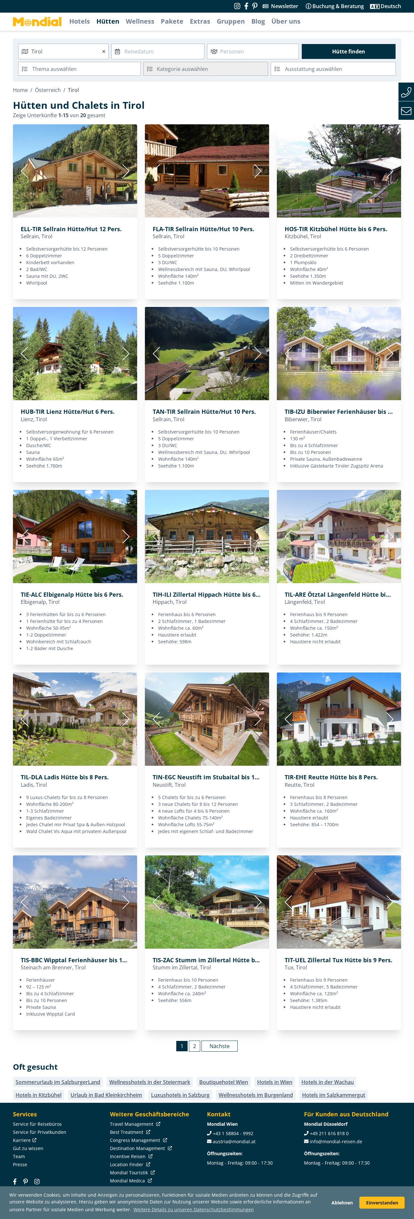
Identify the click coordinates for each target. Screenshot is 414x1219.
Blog (258, 21)
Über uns (285, 21)
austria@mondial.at (234, 1141)
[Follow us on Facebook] (246, 6)
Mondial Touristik (129, 1172)
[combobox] (63, 51)
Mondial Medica (128, 1181)
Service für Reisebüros (37, 1124)
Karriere (22, 1140)
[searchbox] (87, 69)
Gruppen (231, 21)
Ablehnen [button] (342, 1203)
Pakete (172, 21)
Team (19, 1156)
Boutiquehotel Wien (223, 1082)
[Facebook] (15, 1182)
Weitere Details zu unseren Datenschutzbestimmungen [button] (194, 1209)
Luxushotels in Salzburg (180, 1095)
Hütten (107, 21)
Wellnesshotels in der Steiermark (149, 1082)
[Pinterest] (254, 6)
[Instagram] (36, 1182)
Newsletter (284, 6)
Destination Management (138, 1148)
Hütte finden (348, 51)
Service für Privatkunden (39, 1132)
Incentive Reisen (128, 1156)
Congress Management (135, 1140)
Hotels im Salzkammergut (333, 1095)
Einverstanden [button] (382, 1203)
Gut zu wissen (28, 1148)
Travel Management (132, 1124)
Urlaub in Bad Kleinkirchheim (106, 1095)
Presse (20, 1164)
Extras (200, 21)
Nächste (220, 1046)
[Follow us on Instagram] (237, 6)
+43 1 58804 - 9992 (233, 1133)
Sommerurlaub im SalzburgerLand (58, 1082)
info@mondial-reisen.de (336, 1141)
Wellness (140, 21)
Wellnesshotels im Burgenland (256, 1095)
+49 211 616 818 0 (329, 1133)
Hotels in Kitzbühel (38, 1095)
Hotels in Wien (274, 1082)
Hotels (79, 21)
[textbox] (206, 67)
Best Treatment (127, 1132)
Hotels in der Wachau (327, 1082)
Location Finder (127, 1164)
